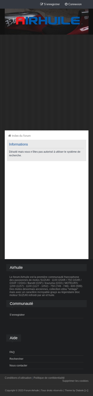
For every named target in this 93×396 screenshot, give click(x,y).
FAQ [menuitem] (12, 352)
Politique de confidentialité (49, 377)
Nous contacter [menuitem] (18, 365)
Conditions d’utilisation (18, 377)
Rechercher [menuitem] (16, 358)
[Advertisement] (46, 82)
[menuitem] (73, 4)
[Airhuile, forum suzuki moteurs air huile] (48, 21)
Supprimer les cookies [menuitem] (75, 380)
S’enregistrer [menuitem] (17, 314)
